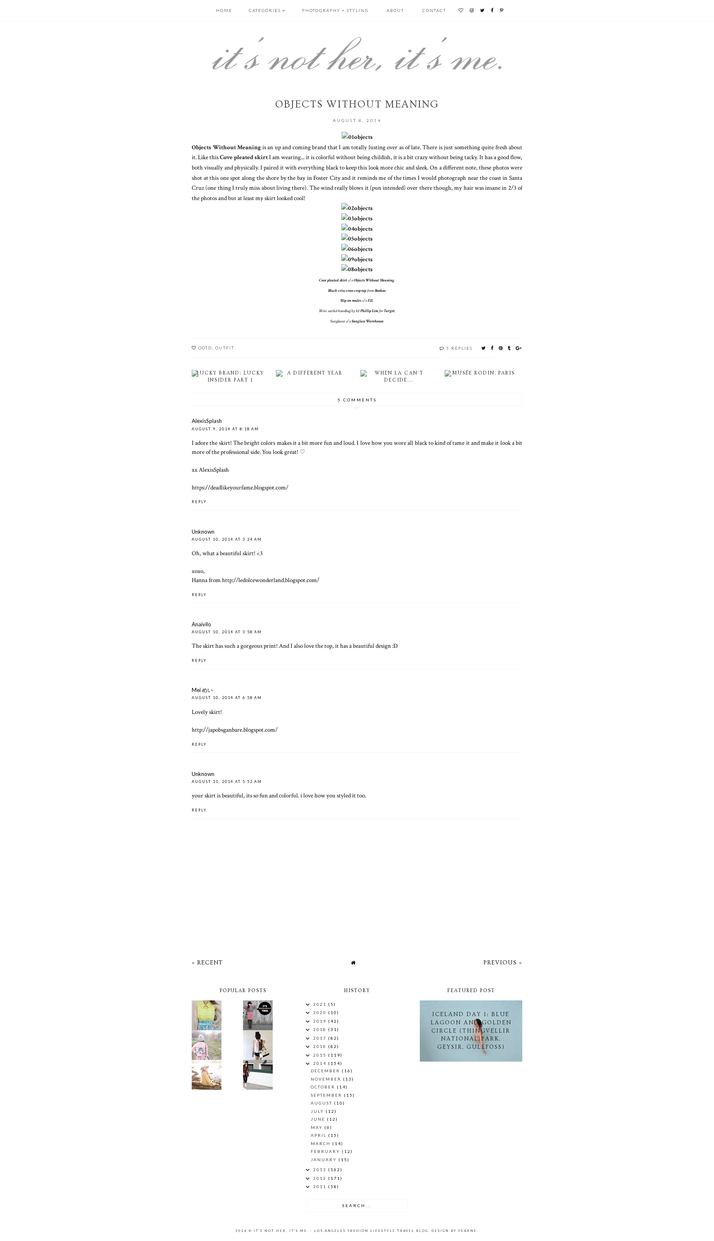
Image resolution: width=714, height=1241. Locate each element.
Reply (199, 501)
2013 (320, 1169)
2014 (320, 1063)
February (326, 1151)
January (324, 1159)
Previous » (502, 962)
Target (389, 311)
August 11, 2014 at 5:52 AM (227, 781)
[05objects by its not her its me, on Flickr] (357, 238)
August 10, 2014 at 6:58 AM (227, 697)
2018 (320, 1029)
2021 (320, 1004)
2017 (320, 1038)
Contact (434, 10)
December (326, 1070)
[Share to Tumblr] (509, 348)
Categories (265, 10)
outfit (224, 347)
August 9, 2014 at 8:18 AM (225, 429)
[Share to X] (483, 348)
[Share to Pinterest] (501, 348)
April (319, 1135)
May (317, 1127)
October (324, 1086)
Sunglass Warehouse (367, 321)
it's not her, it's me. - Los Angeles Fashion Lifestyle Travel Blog (341, 1231)
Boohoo (380, 291)
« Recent (207, 962)
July (318, 1111)
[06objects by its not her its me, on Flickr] (357, 249)
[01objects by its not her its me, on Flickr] (357, 137)
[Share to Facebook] (492, 348)
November (327, 1078)
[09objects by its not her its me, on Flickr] (357, 259)
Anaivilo (201, 624)
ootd (205, 347)
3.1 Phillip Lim (367, 311)
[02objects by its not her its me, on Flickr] (357, 208)
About (395, 10)
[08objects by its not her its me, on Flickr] (357, 269)
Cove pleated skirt (244, 157)
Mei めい (202, 690)
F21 (370, 300)
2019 (320, 1021)
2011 (320, 1186)
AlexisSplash (207, 421)
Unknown (203, 531)
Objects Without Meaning (226, 147)
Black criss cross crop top (347, 291)
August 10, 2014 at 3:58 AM (227, 632)
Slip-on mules (350, 300)
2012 (320, 1178)
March (321, 1143)
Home (224, 10)
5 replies (459, 348)
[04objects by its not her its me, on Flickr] (357, 228)
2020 (320, 1012)
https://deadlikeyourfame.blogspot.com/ (240, 487)
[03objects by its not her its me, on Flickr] (357, 218)
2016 (320, 1046)
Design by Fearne (454, 1231)
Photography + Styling (335, 10)
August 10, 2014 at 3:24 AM (227, 539)
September (327, 1095)
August (322, 1102)
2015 (320, 1054)
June (319, 1119)
